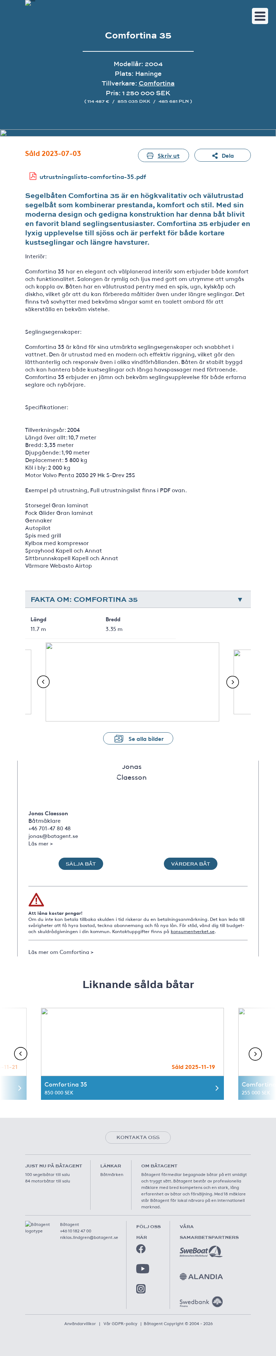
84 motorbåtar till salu (47, 1181)
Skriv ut (169, 155)
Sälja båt (81, 863)
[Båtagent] (30, 3)
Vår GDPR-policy (120, 1323)
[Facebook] (141, 1249)
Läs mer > (40, 843)
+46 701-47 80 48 (49, 828)
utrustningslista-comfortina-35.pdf (93, 176)
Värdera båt (190, 863)
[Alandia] (201, 1276)
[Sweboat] (201, 1251)
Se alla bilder (146, 738)
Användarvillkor (80, 1323)
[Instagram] (141, 1288)
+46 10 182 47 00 (75, 1230)
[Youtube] (142, 1268)
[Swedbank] (201, 1302)
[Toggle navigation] (260, 16)
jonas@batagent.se (53, 835)
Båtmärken (111, 1174)
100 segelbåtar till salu (47, 1174)
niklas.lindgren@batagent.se (89, 1237)
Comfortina (157, 83)
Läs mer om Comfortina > (60, 951)
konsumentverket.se (193, 931)
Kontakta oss (138, 1137)
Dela (228, 155)
